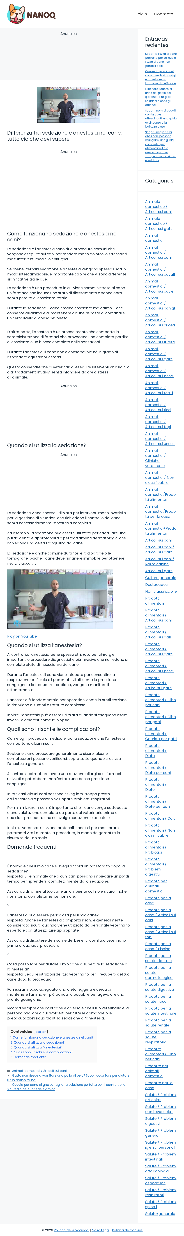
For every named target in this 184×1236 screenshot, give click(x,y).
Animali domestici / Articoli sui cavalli (160, 269)
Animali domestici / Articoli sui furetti (160, 337)
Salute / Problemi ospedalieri (160, 1180)
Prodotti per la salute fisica (158, 999)
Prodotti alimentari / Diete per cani (158, 801)
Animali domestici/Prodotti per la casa (160, 511)
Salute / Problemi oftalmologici (160, 1169)
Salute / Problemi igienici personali (160, 1145)
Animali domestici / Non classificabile (159, 477)
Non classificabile (161, 591)
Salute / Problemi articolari (160, 1097)
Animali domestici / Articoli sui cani (39, 1071)
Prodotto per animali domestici (156, 1071)
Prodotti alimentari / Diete (156, 784)
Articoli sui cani (158, 540)
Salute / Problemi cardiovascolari (160, 1109)
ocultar (41, 1032)
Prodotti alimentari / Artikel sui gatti (158, 683)
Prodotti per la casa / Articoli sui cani (160, 915)
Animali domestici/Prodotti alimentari (160, 494)
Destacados (156, 584)
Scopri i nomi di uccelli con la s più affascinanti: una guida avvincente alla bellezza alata (161, 118)
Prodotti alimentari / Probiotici (156, 847)
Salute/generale (160, 1213)
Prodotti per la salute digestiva (159, 987)
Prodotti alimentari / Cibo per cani (160, 699)
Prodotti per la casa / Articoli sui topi (160, 931)
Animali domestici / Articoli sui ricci (158, 404)
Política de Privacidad (71, 1230)
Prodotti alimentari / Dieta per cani (158, 767)
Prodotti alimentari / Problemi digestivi (156, 867)
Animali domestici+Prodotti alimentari (160, 528)
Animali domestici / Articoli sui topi (158, 421)
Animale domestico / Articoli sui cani (158, 206)
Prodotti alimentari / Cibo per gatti (160, 716)
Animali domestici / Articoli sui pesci (159, 370)
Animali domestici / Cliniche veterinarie (155, 458)
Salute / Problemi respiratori (160, 1192)
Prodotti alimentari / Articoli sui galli (158, 632)
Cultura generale (160, 577)
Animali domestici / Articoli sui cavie (159, 286)
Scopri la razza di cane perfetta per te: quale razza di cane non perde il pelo (161, 60)
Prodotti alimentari (154, 601)
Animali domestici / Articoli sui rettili (159, 387)
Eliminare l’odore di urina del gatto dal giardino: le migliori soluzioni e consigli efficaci (158, 97)
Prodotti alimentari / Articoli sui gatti (158, 649)
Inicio (142, 14)
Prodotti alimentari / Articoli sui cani (158, 615)
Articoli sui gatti (158, 570)
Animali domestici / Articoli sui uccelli (160, 438)
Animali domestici (154, 238)
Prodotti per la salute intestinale (160, 1011)
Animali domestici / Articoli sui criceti (160, 320)
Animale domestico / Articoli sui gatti (158, 223)
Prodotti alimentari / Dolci (160, 816)
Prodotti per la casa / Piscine (158, 946)
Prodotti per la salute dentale (158, 958)
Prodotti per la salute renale (158, 1023)
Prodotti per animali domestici (156, 886)
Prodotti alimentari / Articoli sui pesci (159, 666)
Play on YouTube (22, 636)
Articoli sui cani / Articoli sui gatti (159, 550)
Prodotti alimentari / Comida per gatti (161, 733)
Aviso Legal (100, 1230)
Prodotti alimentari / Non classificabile (160, 830)
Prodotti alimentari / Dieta (156, 750)
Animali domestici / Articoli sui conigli (160, 303)
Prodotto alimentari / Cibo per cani (160, 1054)
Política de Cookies (127, 1230)
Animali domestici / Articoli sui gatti (158, 354)
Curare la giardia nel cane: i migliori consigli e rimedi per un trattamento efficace (160, 77)
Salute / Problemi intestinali (160, 1157)
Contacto (163, 14)
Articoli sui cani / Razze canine (159, 561)
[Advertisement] (68, 56)
